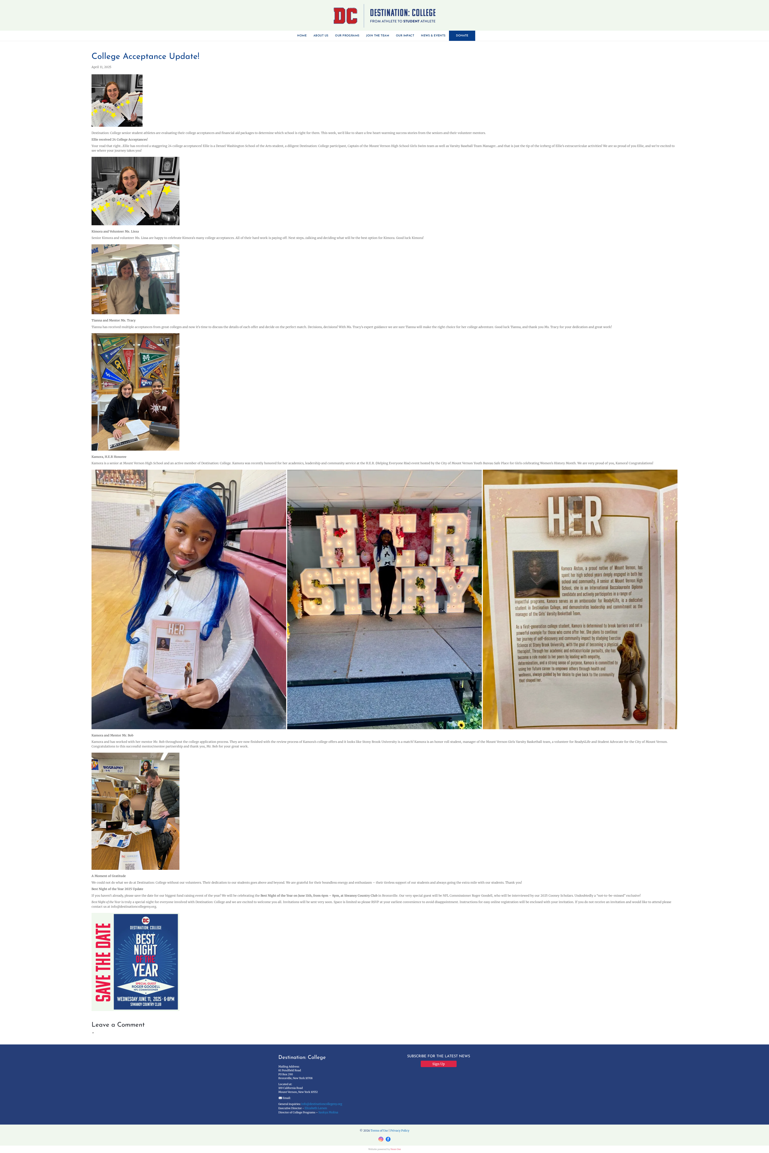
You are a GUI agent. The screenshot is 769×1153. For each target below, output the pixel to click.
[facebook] (388, 1139)
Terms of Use (379, 1130)
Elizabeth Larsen (316, 1108)
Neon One (396, 1149)
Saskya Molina (328, 1112)
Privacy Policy (399, 1130)
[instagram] (380, 1139)
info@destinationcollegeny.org (321, 1104)
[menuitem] (302, 36)
